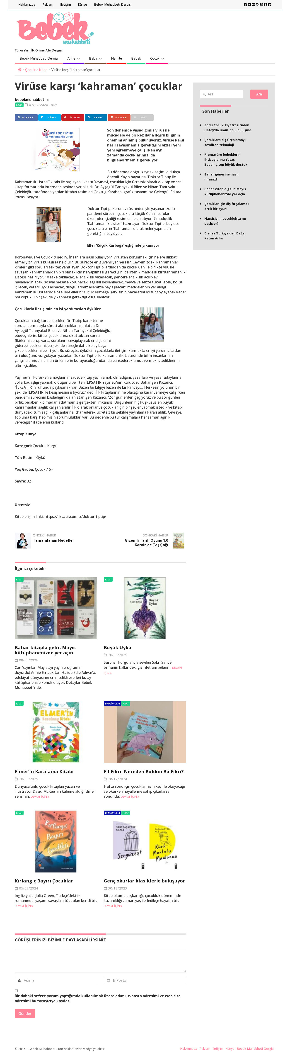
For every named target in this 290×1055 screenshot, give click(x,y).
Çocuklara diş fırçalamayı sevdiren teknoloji (225, 142)
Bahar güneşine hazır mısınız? (221, 176)
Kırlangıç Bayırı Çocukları (45, 881)
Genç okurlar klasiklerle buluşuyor (144, 881)
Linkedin (97, 117)
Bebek (136, 58)
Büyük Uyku (117, 647)
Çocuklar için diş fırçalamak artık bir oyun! (226, 206)
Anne (71, 58)
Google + (121, 117)
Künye (82, 4)
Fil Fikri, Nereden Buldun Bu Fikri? (144, 771)
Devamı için (39, 797)
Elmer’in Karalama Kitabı (44, 771)
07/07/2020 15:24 (43, 104)
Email (143, 117)
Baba (93, 58)
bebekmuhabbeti (30, 99)
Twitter (51, 117)
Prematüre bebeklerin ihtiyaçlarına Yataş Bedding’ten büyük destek (225, 159)
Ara (259, 94)
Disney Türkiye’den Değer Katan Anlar (225, 235)
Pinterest (74, 117)
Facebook (28, 117)
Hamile (116, 58)
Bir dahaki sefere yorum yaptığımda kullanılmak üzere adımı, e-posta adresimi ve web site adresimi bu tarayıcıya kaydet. (98, 998)
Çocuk (154, 58)
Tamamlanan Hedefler (53, 540)
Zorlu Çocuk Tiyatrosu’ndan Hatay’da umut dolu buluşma (227, 127)
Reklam (47, 4)
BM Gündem (112, 703)
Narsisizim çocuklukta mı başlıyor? (225, 221)
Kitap (43, 69)
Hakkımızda (26, 4)
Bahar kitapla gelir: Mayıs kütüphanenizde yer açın (45, 650)
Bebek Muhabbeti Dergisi (112, 4)
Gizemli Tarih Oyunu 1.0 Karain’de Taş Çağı (146, 542)
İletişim (65, 4)
